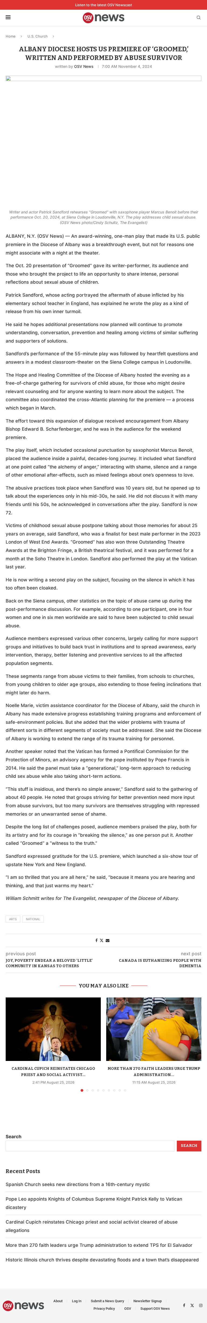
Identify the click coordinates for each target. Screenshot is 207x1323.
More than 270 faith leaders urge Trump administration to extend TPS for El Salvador (99, 1245)
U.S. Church (37, 36)
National (33, 919)
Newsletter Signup (147, 1301)
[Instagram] (200, 1305)
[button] (13, 1044)
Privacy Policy (104, 1309)
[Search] (198, 18)
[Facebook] (184, 1305)
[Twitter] (192, 1305)
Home (11, 36)
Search (14, 1136)
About (58, 1301)
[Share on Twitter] (102, 940)
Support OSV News (155, 1309)
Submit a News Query (107, 1301)
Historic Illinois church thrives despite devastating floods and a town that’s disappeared (102, 1259)
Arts (13, 919)
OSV (127, 1309)
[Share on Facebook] (96, 940)
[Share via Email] (107, 940)
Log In (76, 1301)
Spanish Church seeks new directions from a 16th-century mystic (78, 1184)
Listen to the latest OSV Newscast (103, 5)
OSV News (84, 66)
